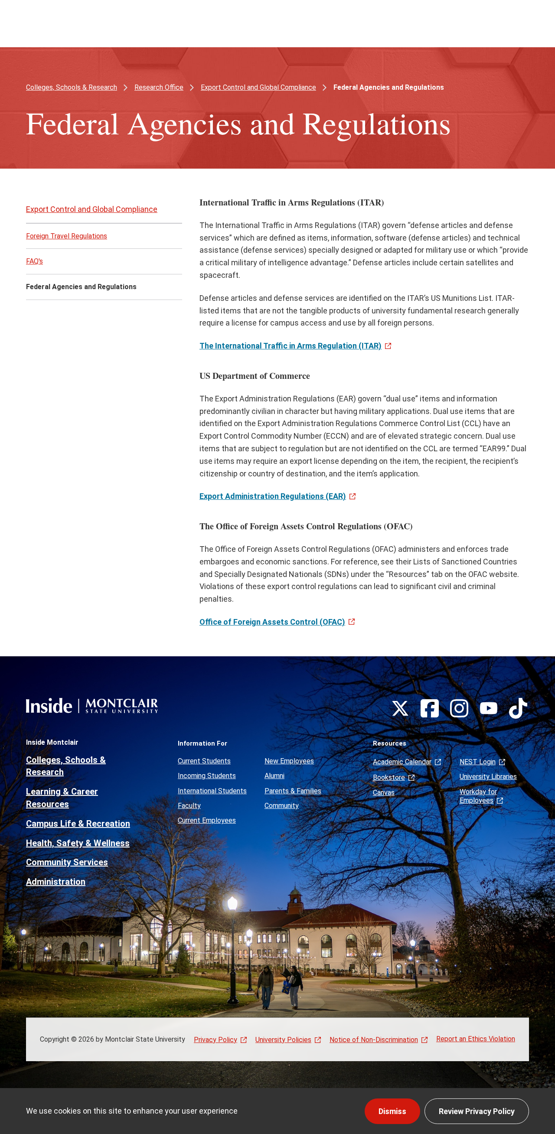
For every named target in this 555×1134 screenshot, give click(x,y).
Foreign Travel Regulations (66, 236)
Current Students (204, 761)
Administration (55, 882)
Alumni (274, 776)
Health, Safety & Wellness (78, 843)
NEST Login (478, 762)
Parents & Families (292, 791)
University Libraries (488, 776)
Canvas (384, 793)
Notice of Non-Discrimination (374, 1040)
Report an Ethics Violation (475, 1039)
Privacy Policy (215, 1040)
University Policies (283, 1040)
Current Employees (207, 820)
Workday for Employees (478, 796)
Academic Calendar (402, 762)
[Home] (92, 705)
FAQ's (34, 261)
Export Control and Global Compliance (258, 87)
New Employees (289, 761)
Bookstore (389, 777)
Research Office (158, 87)
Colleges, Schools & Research (71, 87)
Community (281, 806)
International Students (212, 791)
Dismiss (392, 1111)
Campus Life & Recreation (78, 823)
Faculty (189, 806)
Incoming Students (207, 776)
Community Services (67, 862)
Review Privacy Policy (477, 1111)
